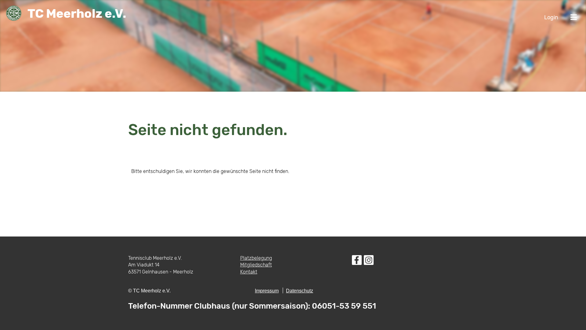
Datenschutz (299, 290)
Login (551, 17)
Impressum (267, 290)
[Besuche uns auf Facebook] (357, 261)
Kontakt (248, 272)
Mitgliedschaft (256, 265)
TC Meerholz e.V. (76, 13)
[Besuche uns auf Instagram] (369, 261)
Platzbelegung (256, 258)
